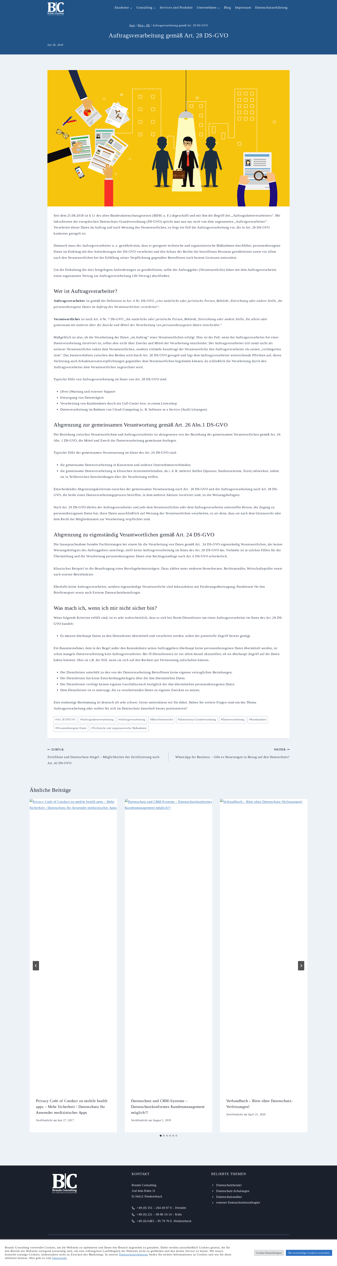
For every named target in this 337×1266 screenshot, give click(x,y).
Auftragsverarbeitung (131, 719)
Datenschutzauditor (229, 1196)
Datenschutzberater (229, 1185)
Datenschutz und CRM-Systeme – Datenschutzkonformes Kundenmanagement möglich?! (168, 1107)
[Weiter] (301, 965)
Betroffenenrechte (161, 719)
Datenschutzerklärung (271, 7)
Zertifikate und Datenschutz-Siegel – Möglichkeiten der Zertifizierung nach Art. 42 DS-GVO (103, 756)
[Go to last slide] (36, 965)
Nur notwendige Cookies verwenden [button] (309, 1252)
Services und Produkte (176, 7)
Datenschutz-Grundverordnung (197, 719)
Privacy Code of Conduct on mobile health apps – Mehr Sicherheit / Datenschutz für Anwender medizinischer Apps (71, 1107)
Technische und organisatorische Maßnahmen (118, 728)
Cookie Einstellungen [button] (268, 1252)
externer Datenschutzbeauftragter (238, 1202)
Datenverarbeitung (232, 719)
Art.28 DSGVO (65, 719)
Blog (227, 7)
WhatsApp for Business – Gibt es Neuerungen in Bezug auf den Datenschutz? (232, 753)
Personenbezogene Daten (70, 728)
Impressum (243, 7)
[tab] (161, 1136)
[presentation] (73, 945)
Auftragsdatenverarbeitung (97, 719)
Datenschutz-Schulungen (232, 1191)
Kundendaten (257, 719)
